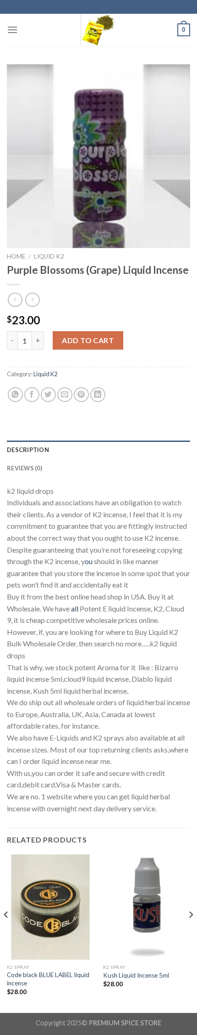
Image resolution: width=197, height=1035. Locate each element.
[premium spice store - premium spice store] (98, 30)
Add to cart (88, 340)
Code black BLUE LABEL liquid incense (48, 979)
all (74, 608)
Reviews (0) (24, 468)
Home (16, 256)
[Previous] (6, 933)
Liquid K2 (49, 256)
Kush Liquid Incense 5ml (136, 975)
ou (89, 561)
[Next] (190, 933)
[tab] (98, 450)
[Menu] (12, 29)
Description (28, 449)
